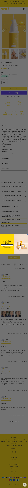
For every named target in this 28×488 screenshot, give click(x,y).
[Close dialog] (27, 234)
